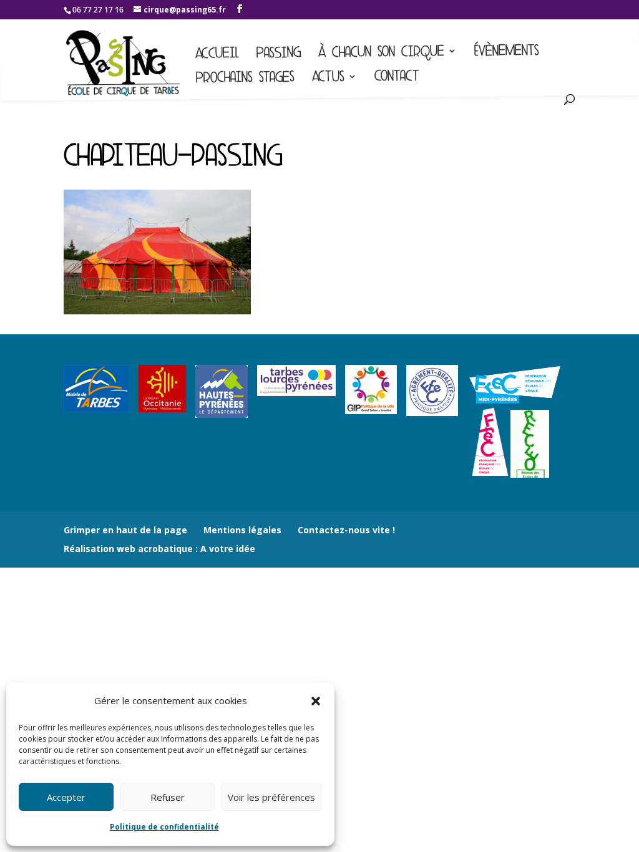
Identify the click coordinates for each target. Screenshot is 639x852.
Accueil (217, 55)
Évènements (506, 53)
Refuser (167, 797)
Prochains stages (245, 79)
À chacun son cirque (381, 53)
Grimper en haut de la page (125, 530)
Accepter (66, 797)
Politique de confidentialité (164, 826)
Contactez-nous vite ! (346, 530)
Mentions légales (242, 530)
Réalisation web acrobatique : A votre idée (159, 548)
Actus (328, 78)
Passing (278, 54)
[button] (316, 701)
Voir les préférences (271, 797)
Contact (396, 78)
